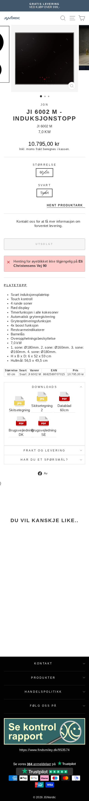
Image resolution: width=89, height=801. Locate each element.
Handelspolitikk (43, 691)
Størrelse (45, 164)
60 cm (45, 172)
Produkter (43, 677)
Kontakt (43, 663)
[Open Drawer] (72, 18)
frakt (39, 149)
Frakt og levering (44, 450)
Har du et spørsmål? (44, 459)
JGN (45, 104)
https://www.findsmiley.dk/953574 (44, 750)
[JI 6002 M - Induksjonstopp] (19, 552)
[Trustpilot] (44, 771)
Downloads (44, 386)
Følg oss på (43, 705)
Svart (44, 185)
